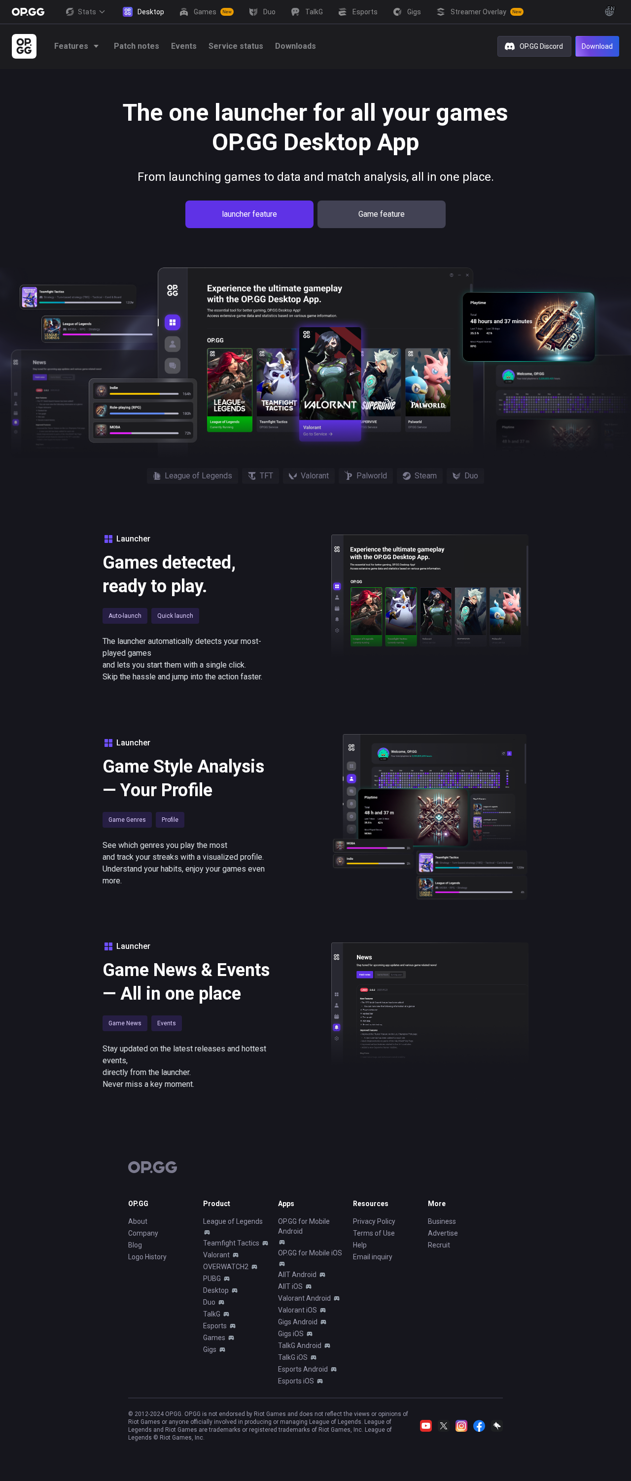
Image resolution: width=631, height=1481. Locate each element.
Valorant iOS (297, 1310)
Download (597, 46)
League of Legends (233, 1221)
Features (71, 46)
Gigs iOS (291, 1334)
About (137, 1221)
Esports (215, 1326)
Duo (209, 1302)
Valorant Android (304, 1298)
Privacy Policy (374, 1221)
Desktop (216, 1290)
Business (442, 1221)
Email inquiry (372, 1257)
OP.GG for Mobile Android (304, 1226)
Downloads (295, 46)
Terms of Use (374, 1233)
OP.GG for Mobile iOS (310, 1253)
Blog (135, 1245)
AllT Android (297, 1275)
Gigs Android (297, 1322)
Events (184, 46)
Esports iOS (296, 1381)
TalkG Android (299, 1345)
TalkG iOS (293, 1357)
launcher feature (249, 214)
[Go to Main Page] (28, 12)
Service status (236, 46)
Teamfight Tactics (231, 1243)
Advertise (443, 1233)
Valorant (216, 1255)
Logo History (147, 1257)
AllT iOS (290, 1286)
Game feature (381, 214)
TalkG (211, 1314)
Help (360, 1245)
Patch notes (136, 46)
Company (143, 1233)
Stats (87, 12)
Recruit (439, 1245)
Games (214, 1338)
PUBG (212, 1278)
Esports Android (303, 1369)
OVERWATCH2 (225, 1267)
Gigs (209, 1349)
